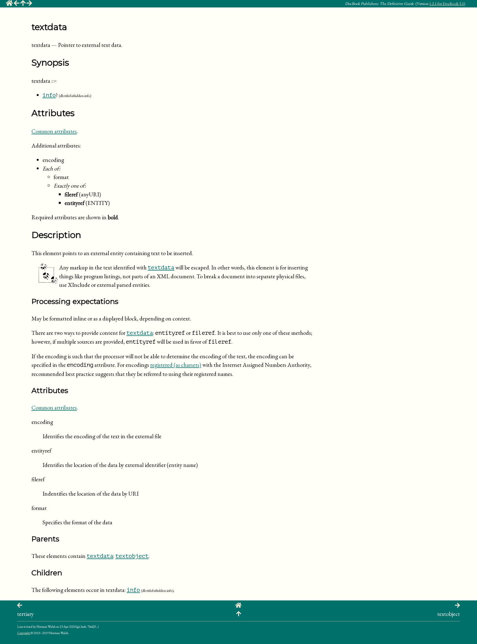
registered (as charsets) (175, 364)
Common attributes (54, 131)
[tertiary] (16, 4)
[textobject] (29, 4)
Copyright (23, 633)
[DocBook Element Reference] (23, 4)
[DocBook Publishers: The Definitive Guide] (9, 4)
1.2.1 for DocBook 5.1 (446, 3)
